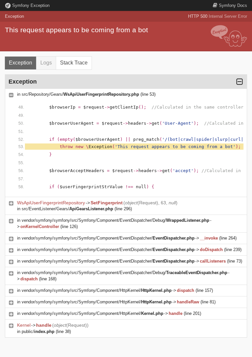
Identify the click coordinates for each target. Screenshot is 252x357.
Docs (233, 5)
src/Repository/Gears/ (80, 94)
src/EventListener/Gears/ (67, 208)
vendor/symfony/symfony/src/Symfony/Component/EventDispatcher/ (108, 238)
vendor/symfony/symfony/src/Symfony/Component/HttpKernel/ (97, 290)
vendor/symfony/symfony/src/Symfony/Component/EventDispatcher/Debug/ (115, 220)
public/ (38, 331)
